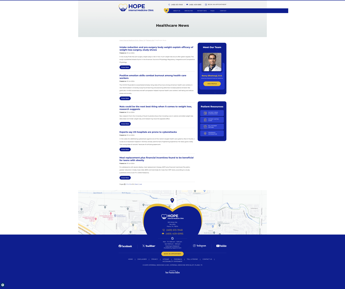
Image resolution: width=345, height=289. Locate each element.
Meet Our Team (212, 47)
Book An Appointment (217, 4)
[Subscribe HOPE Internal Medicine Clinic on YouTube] (221, 245)
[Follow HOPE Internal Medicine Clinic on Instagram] (199, 245)
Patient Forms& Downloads (213, 113)
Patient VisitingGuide (213, 119)
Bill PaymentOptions (212, 126)
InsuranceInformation (212, 133)
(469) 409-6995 (195, 4)
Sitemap (166, 259)
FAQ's (212, 10)
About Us (176, 10)
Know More (125, 67)
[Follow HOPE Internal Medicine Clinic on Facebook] (125, 245)
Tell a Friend (192, 259)
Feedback (178, 259)
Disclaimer (142, 259)
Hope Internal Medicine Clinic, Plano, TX (132, 40)
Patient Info (202, 10)
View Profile (212, 84)
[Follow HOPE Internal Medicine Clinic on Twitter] (148, 245)
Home (168, 10)
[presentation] (172, 18)
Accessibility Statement (172, 261)
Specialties (189, 10)
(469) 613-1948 (177, 4)
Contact (223, 10)
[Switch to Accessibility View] (2, 285)
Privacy (154, 259)
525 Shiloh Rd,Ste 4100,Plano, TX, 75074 (172, 224)
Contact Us (207, 259)
